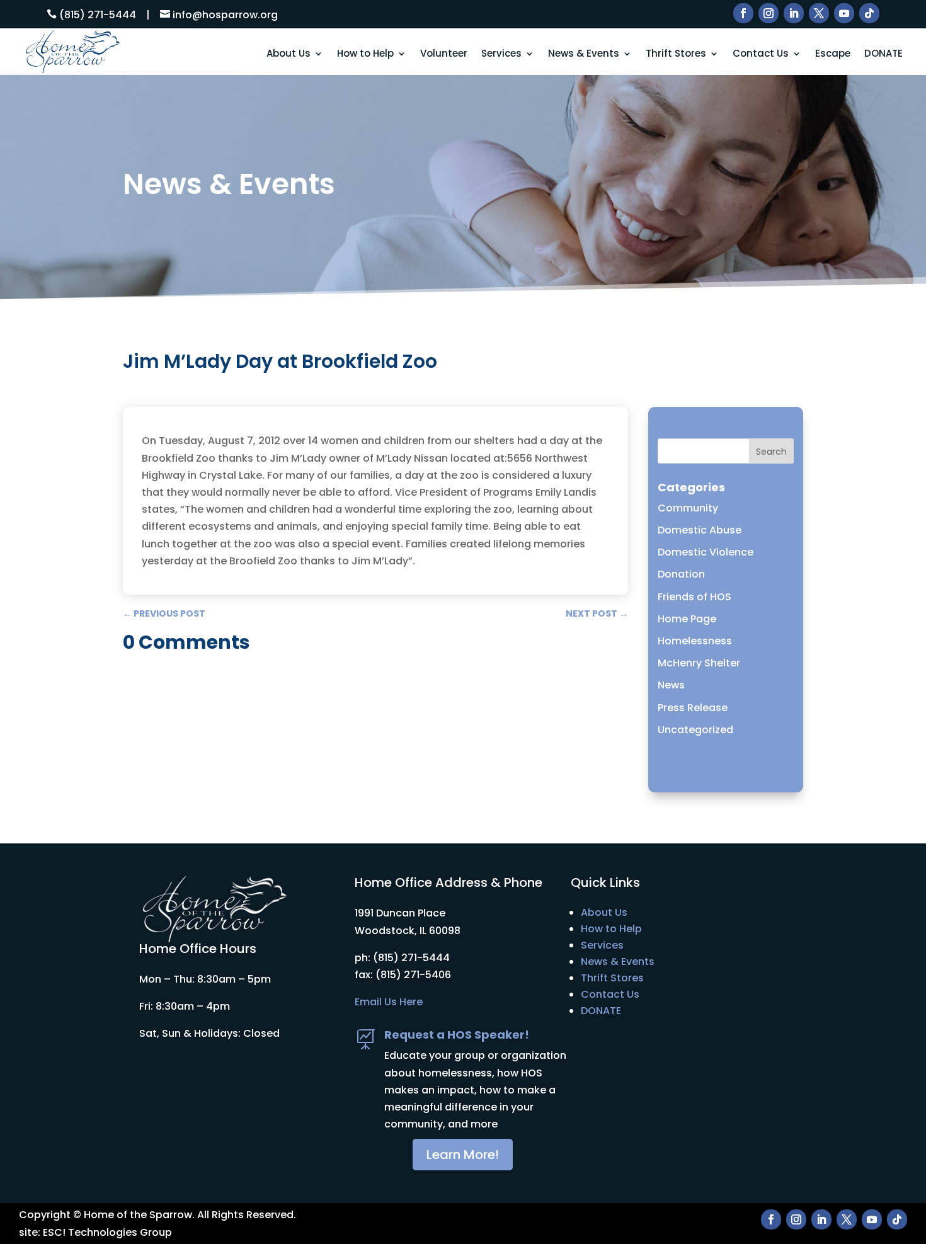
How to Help (365, 54)
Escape (832, 54)
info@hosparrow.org (225, 15)
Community (688, 508)
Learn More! (462, 1154)
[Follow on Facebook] (743, 13)
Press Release (693, 707)
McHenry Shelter (699, 663)
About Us (288, 54)
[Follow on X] (819, 13)
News (671, 685)
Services (501, 54)
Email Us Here (389, 1002)
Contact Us (761, 54)
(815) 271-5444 (97, 15)
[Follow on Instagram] (768, 13)
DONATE (883, 54)
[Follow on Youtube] (844, 13)
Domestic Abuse (699, 530)
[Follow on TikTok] (869, 13)
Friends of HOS (694, 597)
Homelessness (695, 641)
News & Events (583, 54)
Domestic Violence (705, 552)
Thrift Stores (676, 54)
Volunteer (443, 54)
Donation (681, 574)
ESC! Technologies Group (107, 1232)
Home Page (687, 619)
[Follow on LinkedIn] (794, 13)
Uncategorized (695, 729)
